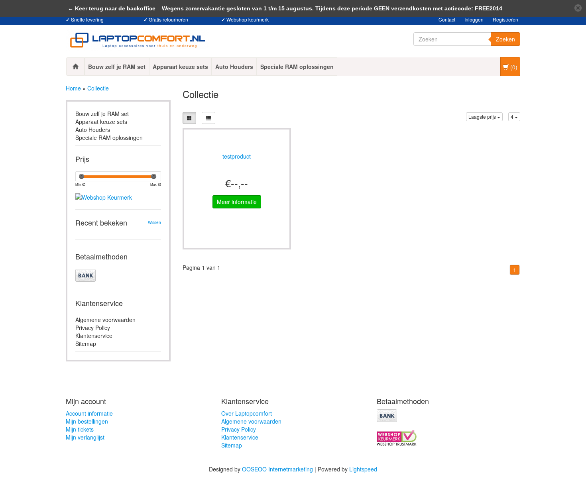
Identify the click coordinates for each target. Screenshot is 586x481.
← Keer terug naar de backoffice (111, 8)
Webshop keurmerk (247, 19)
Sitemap (85, 343)
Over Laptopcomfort (246, 413)
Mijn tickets (80, 429)
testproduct (236, 156)
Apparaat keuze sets (180, 67)
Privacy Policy (92, 328)
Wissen (154, 222)
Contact (447, 19)
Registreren (505, 19)
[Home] (75, 66)
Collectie (98, 88)
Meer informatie (237, 202)
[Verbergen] (578, 8)
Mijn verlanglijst (85, 437)
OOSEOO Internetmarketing (277, 469)
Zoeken (505, 39)
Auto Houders (234, 67)
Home (73, 88)
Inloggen (474, 19)
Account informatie (89, 413)
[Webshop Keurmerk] (118, 190)
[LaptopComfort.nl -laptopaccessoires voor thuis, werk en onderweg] (137, 40)
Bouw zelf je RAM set (117, 67)
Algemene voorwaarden (105, 320)
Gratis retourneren (168, 19)
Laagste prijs (482, 116)
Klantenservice (93, 336)
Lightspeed (363, 469)
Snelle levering (87, 19)
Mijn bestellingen (87, 421)
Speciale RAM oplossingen (297, 67)
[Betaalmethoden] (118, 275)
